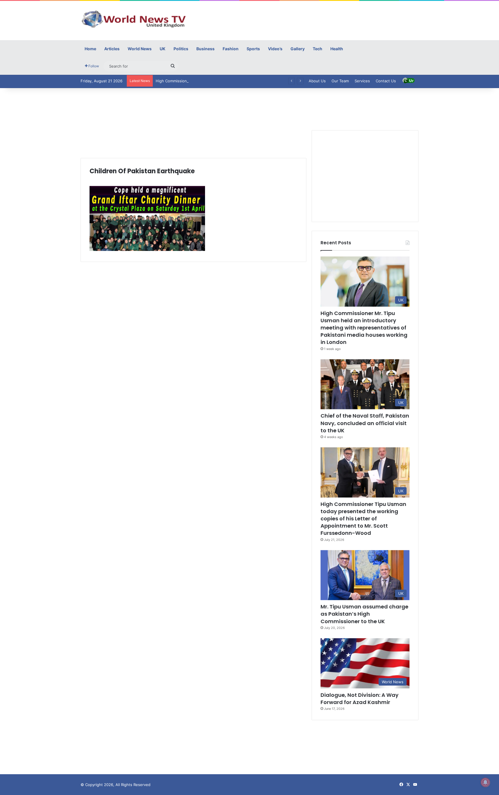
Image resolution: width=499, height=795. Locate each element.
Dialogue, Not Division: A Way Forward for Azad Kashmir (360, 698)
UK (162, 48)
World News (140, 48)
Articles (112, 48)
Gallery (298, 48)
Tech (317, 48)
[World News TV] (134, 18)
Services (362, 81)
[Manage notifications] (485, 782)
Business (205, 48)
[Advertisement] (307, 20)
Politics (181, 48)
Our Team (340, 81)
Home (90, 48)
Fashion (231, 48)
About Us (317, 81)
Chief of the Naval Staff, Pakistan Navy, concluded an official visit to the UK (365, 423)
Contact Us (386, 81)
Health (336, 48)
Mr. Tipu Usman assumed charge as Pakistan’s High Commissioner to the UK (364, 614)
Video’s (275, 48)
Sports (253, 48)
